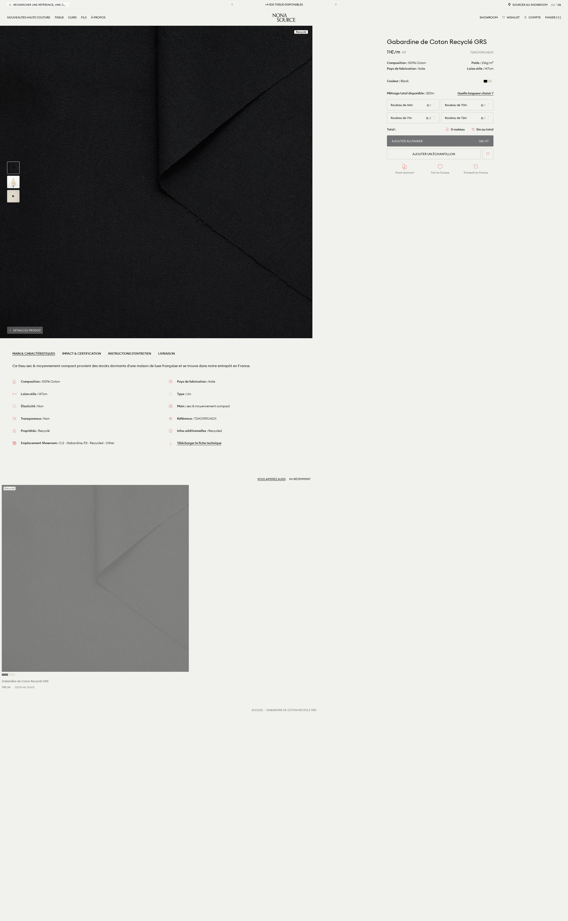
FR (559, 5)
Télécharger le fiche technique (199, 443)
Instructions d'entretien (129, 354)
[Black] (485, 81)
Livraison (166, 354)
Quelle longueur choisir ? (475, 93)
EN (553, 5)
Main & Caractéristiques (33, 354)
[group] (13, 168)
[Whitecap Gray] (490, 81)
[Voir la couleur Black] (5, 675)
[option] (156, 182)
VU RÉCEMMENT (300, 479)
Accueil (257, 710)
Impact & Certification (81, 354)
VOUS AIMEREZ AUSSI (271, 479)
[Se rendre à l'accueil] (284, 17)
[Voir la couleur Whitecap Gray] (12, 675)
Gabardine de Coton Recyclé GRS (291, 710)
